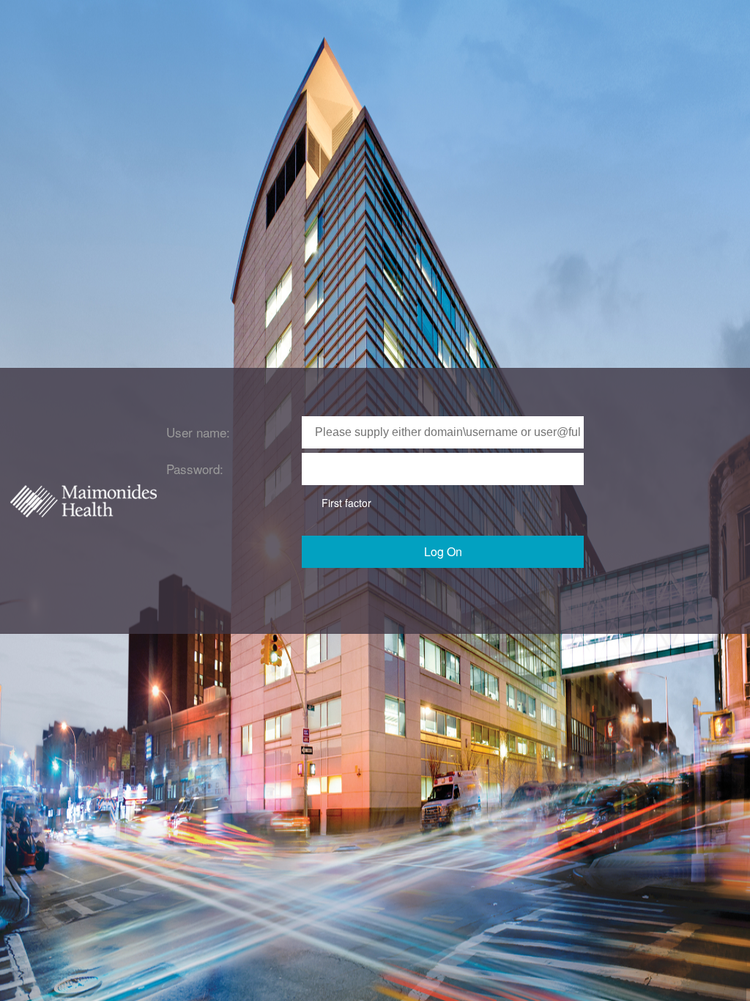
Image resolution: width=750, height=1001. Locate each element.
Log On (443, 551)
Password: (194, 468)
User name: (198, 432)
